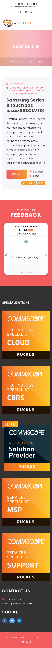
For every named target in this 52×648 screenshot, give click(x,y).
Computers (29, 183)
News (41, 183)
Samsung (22, 91)
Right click (11, 91)
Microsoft (28, 88)
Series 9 (30, 91)
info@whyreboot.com (27, 6)
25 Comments (38, 171)
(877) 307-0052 (14, 599)
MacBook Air (16, 88)
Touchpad (21, 93)
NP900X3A (38, 88)
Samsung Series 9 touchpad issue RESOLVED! (25, 105)
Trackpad (31, 93)
